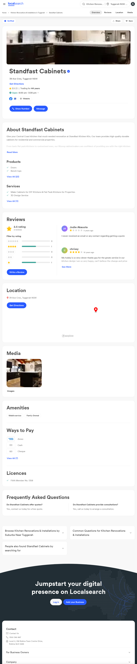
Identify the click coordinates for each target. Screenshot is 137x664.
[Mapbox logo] (68, 335)
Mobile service (15, 415)
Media (130, 12)
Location (119, 12)
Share (118, 21)
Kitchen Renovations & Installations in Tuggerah (28, 13)
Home (4, 13)
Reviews (107, 12)
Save (131, 21)
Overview (96, 12)
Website (26, 98)
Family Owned (33, 415)
